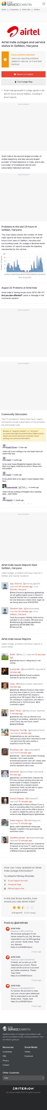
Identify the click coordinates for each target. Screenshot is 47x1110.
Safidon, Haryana (18, 614)
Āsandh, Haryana (18, 589)
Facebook (28, 1056)
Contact (6, 1065)
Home (3, 9)
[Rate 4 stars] (28, 907)
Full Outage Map (25, 82)
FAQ (4, 1056)
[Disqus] (23, 473)
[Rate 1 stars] (14, 907)
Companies (14, 9)
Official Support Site (16, 888)
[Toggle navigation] (44, 4)
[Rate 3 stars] (23, 907)
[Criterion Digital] (23, 1089)
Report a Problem (25, 74)
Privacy (6, 1060)
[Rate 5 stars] (32, 907)
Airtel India (26, 9)
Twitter (27, 1052)
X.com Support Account (18, 880)
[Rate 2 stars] (19, 907)
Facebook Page (14, 884)
